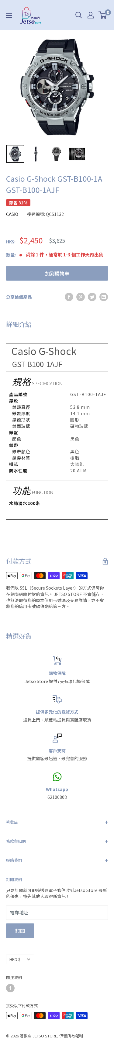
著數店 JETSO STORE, (39, 1036)
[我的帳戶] (91, 15)
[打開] (78, 15)
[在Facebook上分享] (69, 297)
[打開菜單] (9, 15)
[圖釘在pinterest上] (80, 297)
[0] (103, 15)
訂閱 (20, 930)
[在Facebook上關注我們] (10, 988)
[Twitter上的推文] (92, 297)
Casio (12, 214)
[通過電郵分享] (103, 297)
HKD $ (14, 959)
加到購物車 (57, 273)
